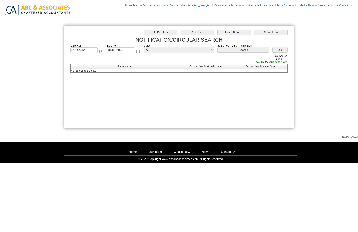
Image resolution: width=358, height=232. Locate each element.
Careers (322, 5)
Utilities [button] (249, 5)
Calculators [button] (221, 5)
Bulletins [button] (236, 5)
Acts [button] (269, 5)
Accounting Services (168, 5)
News (205, 151)
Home (128, 5)
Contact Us (345, 5)
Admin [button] (332, 5)
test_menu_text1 (203, 5)
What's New (182, 151)
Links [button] (260, 5)
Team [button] (136, 5)
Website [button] (186, 5)
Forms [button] (288, 5)
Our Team (155, 151)
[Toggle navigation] (122, 2)
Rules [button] (277, 5)
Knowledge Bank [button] (305, 5)
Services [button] (148, 5)
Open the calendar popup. (101, 51)
